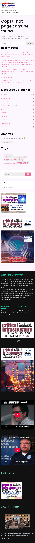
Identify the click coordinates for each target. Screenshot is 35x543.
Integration (4, 127)
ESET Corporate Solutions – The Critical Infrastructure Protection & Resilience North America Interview (17, 71)
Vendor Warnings (6, 77)
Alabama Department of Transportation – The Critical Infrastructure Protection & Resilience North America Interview (17, 55)
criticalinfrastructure (8, 155)
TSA (14, 163)
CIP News (4, 95)
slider (3, 109)
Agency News (5, 98)
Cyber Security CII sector (9, 105)
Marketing (4, 116)
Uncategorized (5, 120)
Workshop (4, 112)
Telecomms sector (7, 123)
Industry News (5, 102)
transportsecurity (7, 163)
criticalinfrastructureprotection (15, 157)
